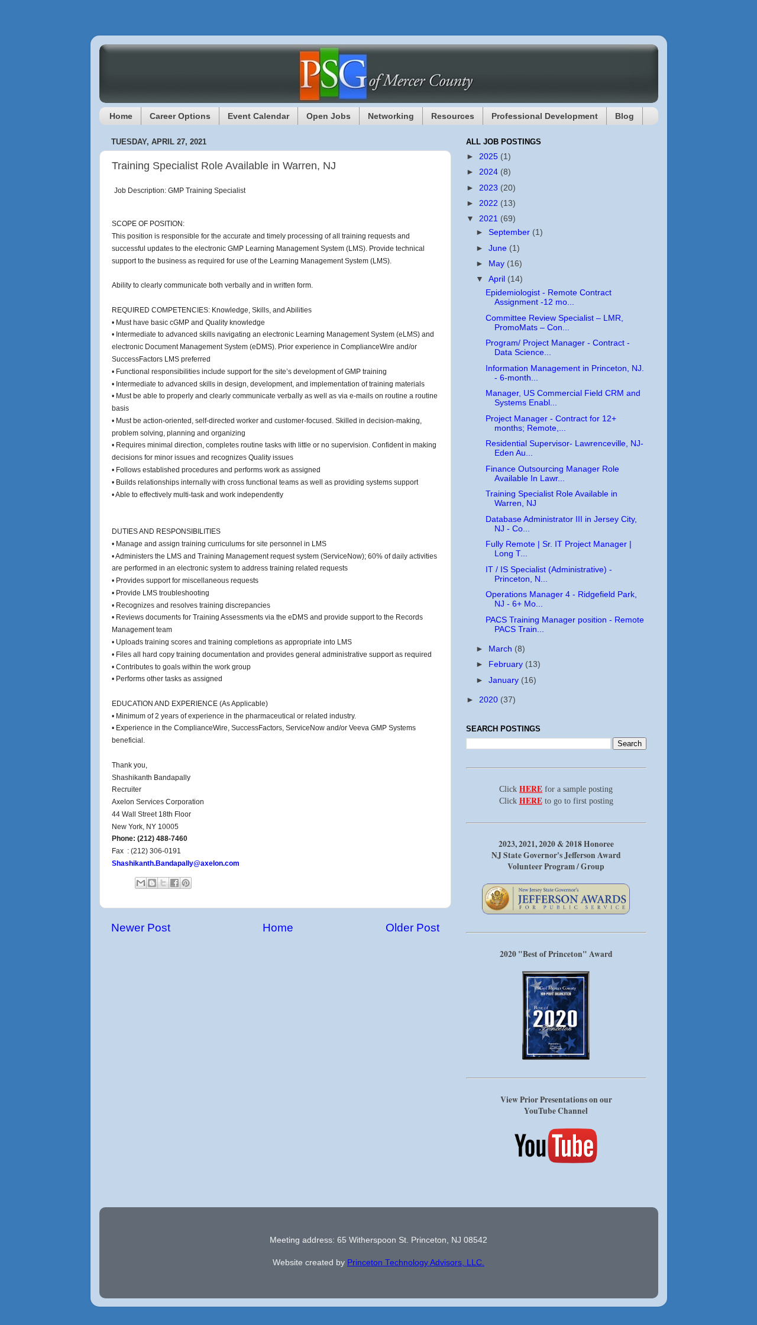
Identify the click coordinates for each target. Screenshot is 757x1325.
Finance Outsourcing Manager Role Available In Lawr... (552, 474)
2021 (489, 218)
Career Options (180, 116)
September (510, 232)
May (498, 263)
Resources (452, 116)
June (499, 248)
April (498, 279)
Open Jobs (328, 116)
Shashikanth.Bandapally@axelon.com (176, 863)
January (505, 680)
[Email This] (141, 883)
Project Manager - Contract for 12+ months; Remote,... (551, 423)
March (502, 648)
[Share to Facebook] (174, 883)
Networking (391, 116)
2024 (489, 171)
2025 (489, 156)
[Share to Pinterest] (186, 883)
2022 (489, 203)
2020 (489, 699)
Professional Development (544, 116)
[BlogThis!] (152, 883)
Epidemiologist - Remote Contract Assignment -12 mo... (549, 297)
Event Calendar (258, 116)
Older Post (412, 927)
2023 (489, 187)
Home (120, 116)
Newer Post (140, 927)
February (507, 664)
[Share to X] (163, 883)
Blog (624, 116)
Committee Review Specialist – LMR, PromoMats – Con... (554, 323)
